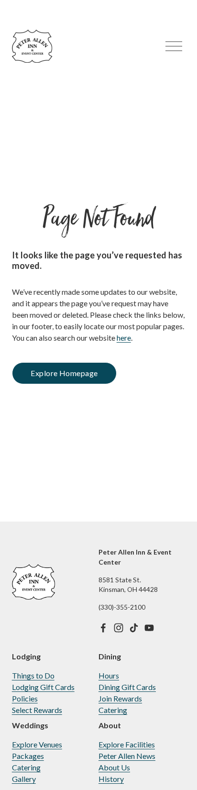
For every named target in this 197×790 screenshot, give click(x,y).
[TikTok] (134, 628)
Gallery (24, 778)
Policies (25, 698)
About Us (114, 767)
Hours (108, 675)
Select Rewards (37, 709)
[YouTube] (149, 628)
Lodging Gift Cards (43, 686)
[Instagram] (118, 628)
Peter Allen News (126, 755)
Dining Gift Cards (127, 686)
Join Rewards (120, 698)
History (111, 778)
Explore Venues (37, 744)
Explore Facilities (126, 744)
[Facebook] (103, 628)
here (124, 337)
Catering (112, 709)
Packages (28, 755)
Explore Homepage (64, 373)
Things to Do (33, 675)
